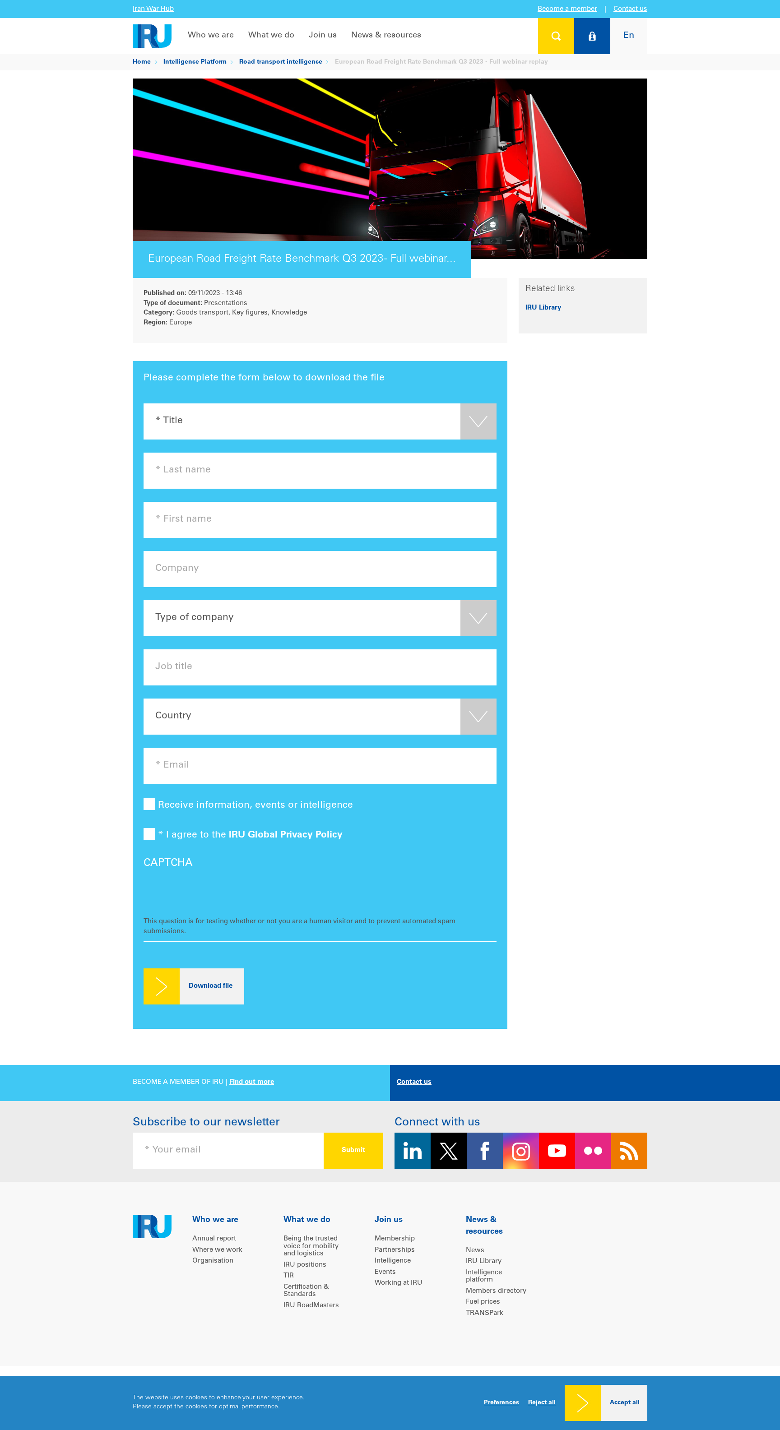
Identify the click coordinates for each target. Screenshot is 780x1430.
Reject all (542, 1403)
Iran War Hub (153, 9)
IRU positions (304, 1265)
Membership (395, 1239)
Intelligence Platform (195, 62)
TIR (288, 1276)
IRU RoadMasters (311, 1305)
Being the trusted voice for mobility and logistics (311, 1246)
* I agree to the (249, 835)
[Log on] (592, 36)
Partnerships (395, 1250)
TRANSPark (484, 1313)
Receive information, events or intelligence (254, 805)
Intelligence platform (484, 1276)
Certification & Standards (306, 1291)
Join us (323, 36)
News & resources (386, 36)
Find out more (251, 1082)
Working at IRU (398, 1283)
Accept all (625, 1403)
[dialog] (390, 1403)
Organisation (212, 1261)
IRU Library (543, 308)
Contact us (630, 9)
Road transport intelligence (280, 62)
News (475, 1250)
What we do (271, 36)
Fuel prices (483, 1302)
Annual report (214, 1239)
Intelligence (393, 1261)
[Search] (556, 36)
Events (385, 1272)
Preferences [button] (501, 1403)
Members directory (496, 1291)
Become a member (567, 9)
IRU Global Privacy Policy (286, 835)
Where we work (217, 1250)
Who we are (211, 36)
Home (142, 62)
